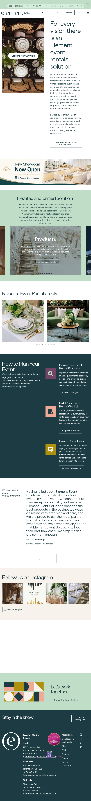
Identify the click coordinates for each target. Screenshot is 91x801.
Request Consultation (72, 468)
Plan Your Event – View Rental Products (66, 144)
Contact (68, 13)
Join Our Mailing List (80, 719)
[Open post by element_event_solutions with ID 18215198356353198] (78, 593)
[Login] (57, 12)
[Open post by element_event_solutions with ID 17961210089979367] (34, 593)
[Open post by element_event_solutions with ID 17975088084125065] (56, 593)
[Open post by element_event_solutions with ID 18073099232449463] (12, 593)
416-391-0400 (31, 772)
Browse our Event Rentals (65, 700)
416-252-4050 (31, 790)
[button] (5, 56)
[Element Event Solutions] (15, 12)
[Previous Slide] (54, 537)
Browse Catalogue (70, 392)
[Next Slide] (58, 537)
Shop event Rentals (71, 430)
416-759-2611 (31, 753)
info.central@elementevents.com (40, 756)
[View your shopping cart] (42, 13)
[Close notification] (87, 4)
